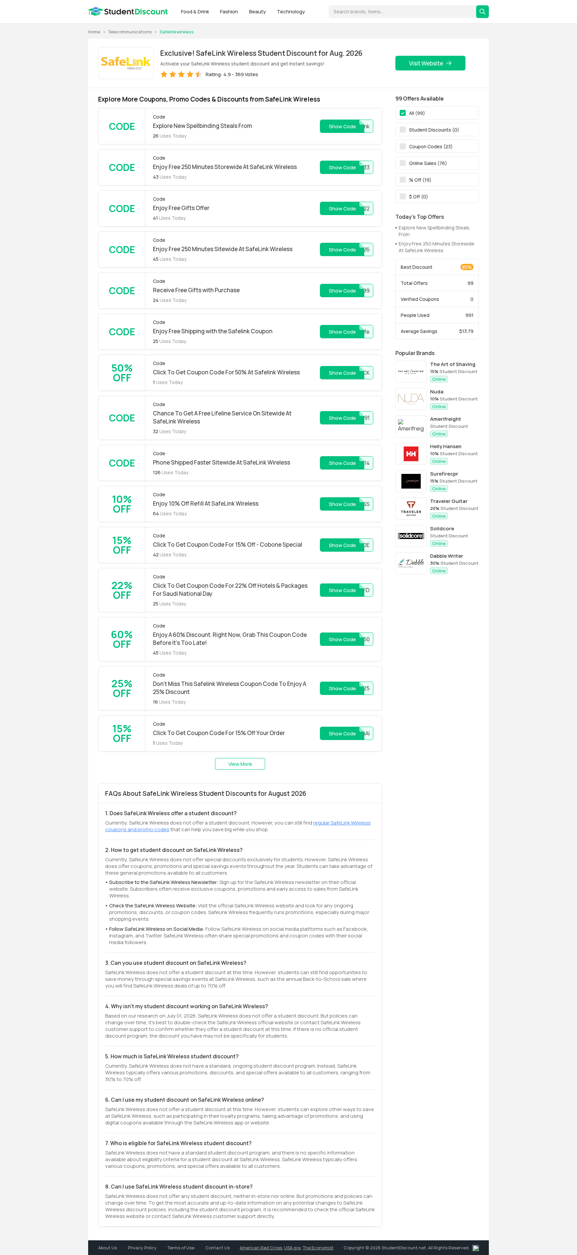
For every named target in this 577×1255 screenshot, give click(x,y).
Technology (291, 11)
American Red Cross (261, 1248)
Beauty (258, 11)
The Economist (318, 1248)
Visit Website (426, 63)
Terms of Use (181, 1248)
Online (439, 379)
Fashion (229, 11)
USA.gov (292, 1248)
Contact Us (217, 1248)
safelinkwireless (177, 32)
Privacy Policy (143, 1248)
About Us (108, 1248)
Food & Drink (195, 11)
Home (94, 32)
